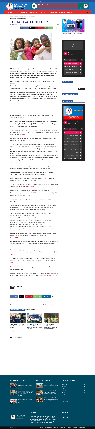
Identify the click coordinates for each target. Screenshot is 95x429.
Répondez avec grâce (15, 304)
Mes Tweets (65, 97)
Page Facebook (67, 81)
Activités (55, 427)
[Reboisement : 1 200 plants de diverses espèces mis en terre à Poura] (39, 399)
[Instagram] (78, 1)
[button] (87, 12)
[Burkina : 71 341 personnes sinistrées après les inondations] (39, 385)
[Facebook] (76, 1)
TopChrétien (19, 286)
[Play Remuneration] (65, 53)
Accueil (11, 16)
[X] (80, 1)
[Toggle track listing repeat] (75, 60)
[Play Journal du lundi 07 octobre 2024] (65, 122)
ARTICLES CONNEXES (17, 310)
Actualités (16, 16)
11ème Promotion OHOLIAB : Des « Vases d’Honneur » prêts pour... (25, 385)
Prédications (24, 18)
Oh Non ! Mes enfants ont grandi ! (51, 304)
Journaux (74, 427)
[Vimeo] (82, 1)
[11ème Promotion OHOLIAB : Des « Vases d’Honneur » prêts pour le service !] (18, 318)
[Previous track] (64, 60)
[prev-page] (11, 331)
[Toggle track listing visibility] (82, 60)
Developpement (23, 16)
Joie (27, 288)
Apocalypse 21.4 (52, 275)
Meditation (19, 18)
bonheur (17, 288)
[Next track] (67, 60)
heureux (23, 288)
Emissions (68, 427)
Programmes (48, 427)
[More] (55, 28)
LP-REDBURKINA (15, 25)
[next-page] (13, 331)
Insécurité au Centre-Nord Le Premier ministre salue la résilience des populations (50, 392)
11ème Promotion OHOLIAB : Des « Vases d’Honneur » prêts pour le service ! (17, 326)
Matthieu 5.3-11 (14, 237)
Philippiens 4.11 (30, 186)
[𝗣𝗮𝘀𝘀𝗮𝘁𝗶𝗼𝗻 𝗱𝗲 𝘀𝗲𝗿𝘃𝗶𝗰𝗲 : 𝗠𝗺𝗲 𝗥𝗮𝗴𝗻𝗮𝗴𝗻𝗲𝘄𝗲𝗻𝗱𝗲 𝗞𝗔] (13, 392)
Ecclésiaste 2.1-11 (15, 162)
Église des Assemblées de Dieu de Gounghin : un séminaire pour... (25, 401)
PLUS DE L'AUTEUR (30, 310)
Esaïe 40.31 (24, 134)
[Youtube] (84, 1)
